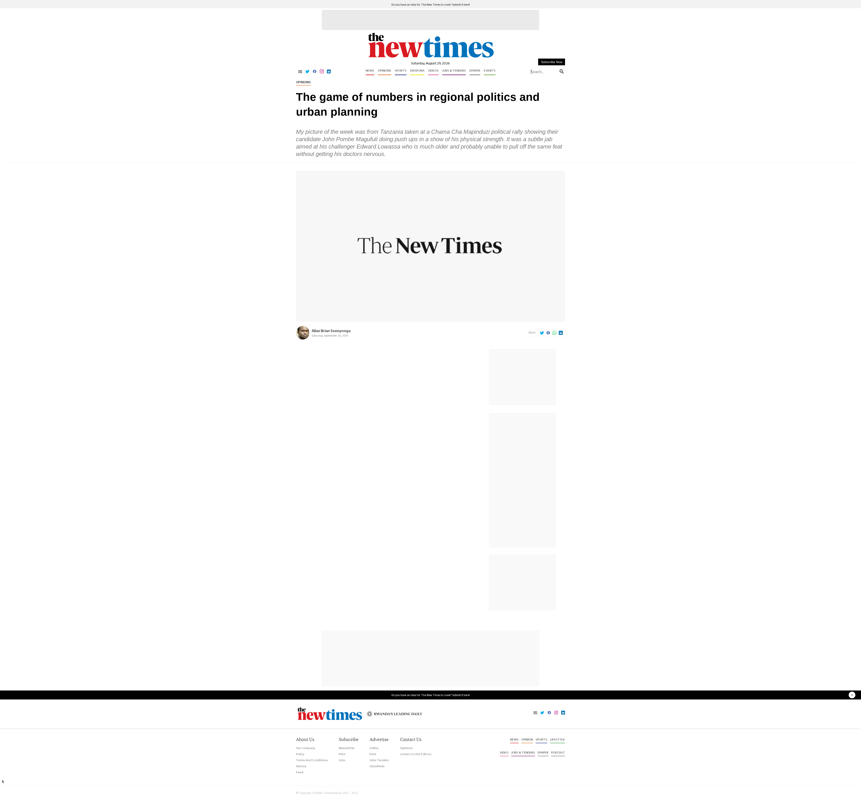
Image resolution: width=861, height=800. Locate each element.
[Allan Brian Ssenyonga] (302, 338)
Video (504, 752)
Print (342, 754)
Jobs (342, 760)
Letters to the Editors (415, 754)
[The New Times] (430, 58)
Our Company (305, 748)
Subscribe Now (551, 62)
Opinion (527, 739)
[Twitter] (307, 72)
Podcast (558, 752)
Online (374, 748)
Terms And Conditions (312, 760)
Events (490, 70)
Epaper (475, 70)
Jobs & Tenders (454, 70)
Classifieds (377, 766)
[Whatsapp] (554, 333)
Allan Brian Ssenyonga (331, 331)
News (370, 70)
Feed (299, 772)
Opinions (384, 70)
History (301, 766)
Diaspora (417, 70)
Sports (401, 70)
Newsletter (347, 748)
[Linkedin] (329, 72)
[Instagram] (322, 72)
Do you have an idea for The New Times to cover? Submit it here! (430, 4)
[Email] (300, 72)
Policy (300, 754)
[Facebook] (315, 72)
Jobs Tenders (379, 760)
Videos (433, 70)
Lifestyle (557, 739)
